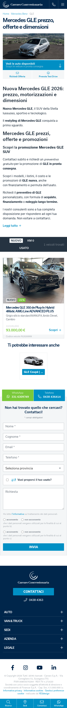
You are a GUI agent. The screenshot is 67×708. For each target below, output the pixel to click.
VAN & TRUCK (13, 621)
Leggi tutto (10, 225)
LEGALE (9, 647)
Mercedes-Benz (19, 14)
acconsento (12, 519)
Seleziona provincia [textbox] (19, 468)
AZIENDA (10, 638)
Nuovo (16, 240)
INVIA (33, 547)
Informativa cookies (33, 690)
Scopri (53, 330)
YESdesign (44, 693)
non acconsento (33, 519)
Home (6, 14)
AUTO (8, 612)
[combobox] (33, 468)
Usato (24, 248)
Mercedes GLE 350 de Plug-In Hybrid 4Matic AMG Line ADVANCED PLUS (30, 309)
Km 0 (30, 240)
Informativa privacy (12, 690)
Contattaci (33, 591)
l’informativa (18, 514)
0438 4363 (36, 599)
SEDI (7, 629)
